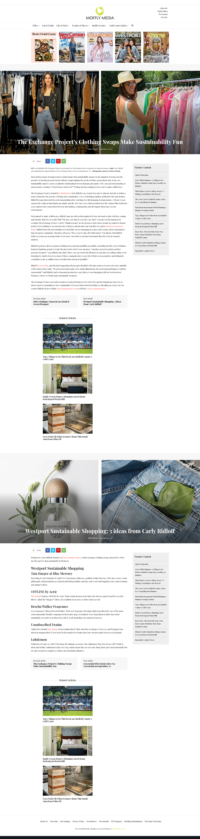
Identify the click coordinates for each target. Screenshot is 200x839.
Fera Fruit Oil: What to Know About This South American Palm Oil (65, 438)
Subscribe (164, 8)
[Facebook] (47, 161)
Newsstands (163, 14)
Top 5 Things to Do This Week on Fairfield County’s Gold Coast (67, 358)
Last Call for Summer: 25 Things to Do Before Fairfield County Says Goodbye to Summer (150, 183)
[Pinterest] (58, 161)
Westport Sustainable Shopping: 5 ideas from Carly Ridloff (102, 303)
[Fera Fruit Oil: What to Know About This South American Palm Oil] (68, 419)
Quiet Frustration (141, 175)
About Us (44, 821)
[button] (132, 25)
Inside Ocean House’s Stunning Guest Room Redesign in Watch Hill (64, 398)
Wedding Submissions (133, 821)
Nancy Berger (93, 149)
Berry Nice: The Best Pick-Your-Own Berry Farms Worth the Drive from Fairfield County (149, 235)
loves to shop (42, 265)
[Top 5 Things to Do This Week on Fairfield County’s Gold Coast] (68, 339)
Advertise (164, 17)
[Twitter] (53, 161)
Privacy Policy (78, 821)
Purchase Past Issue (153, 821)
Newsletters (92, 821)
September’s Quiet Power (144, 251)
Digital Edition (163, 11)
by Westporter (64, 193)
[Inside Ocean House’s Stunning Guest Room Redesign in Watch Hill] (68, 379)
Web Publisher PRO (118, 829)
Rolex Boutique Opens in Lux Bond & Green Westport (51, 303)
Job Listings (65, 821)
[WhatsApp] (63, 161)
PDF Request (116, 821)
